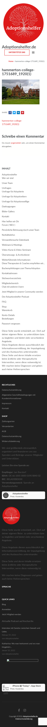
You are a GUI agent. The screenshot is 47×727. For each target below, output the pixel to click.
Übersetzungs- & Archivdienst (15, 255)
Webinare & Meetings (12, 245)
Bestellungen (8, 319)
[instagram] (24, 710)
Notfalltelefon (8, 235)
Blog (4, 604)
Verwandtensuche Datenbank (15, 240)
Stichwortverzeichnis (11, 278)
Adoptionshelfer (9, 175)
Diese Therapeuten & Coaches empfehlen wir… (23, 263)
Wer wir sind (8, 178)
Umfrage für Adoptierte (13, 192)
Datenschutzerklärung (11, 390)
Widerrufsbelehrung (11, 441)
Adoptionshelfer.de (19, 47)
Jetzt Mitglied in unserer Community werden (22, 292)
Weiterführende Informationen (16, 260)
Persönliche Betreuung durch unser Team (20, 230)
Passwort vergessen (11, 324)
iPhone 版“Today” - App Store (27, 686)
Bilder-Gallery (8, 212)
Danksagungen (8, 207)
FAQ (4, 302)
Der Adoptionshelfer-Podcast (15, 297)
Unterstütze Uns (17, 52)
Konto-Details (8, 315)
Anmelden (6, 609)
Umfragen (6, 188)
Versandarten (8, 426)
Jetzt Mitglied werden (11, 614)
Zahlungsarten (8, 421)
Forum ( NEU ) (8, 225)
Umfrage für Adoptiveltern (14, 197)
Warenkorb (7, 310)
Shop (4, 307)
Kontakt (5, 216)
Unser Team (7, 183)
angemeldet (16, 143)
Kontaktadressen (9, 273)
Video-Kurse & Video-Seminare (16, 250)
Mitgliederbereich (10, 283)
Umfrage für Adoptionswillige (15, 202)
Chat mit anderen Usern (13, 287)
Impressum (6, 403)
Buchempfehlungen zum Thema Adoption (21, 268)
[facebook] (19, 710)
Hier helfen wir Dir (10, 221)
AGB (4, 431)
